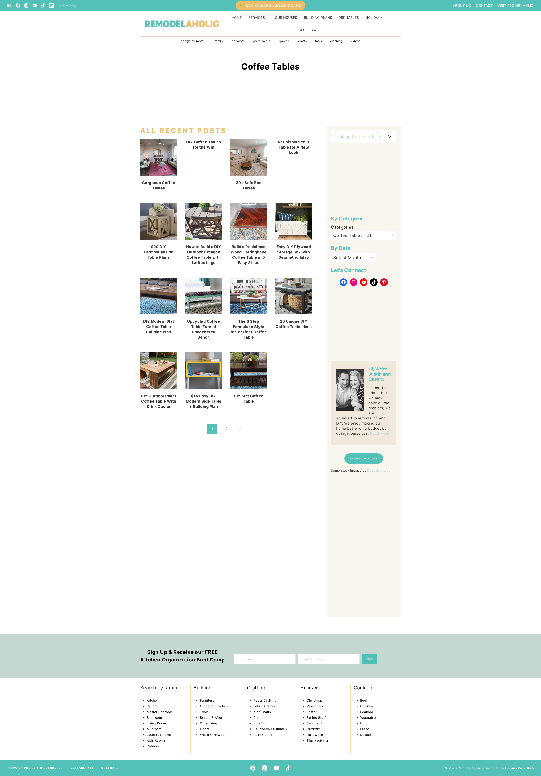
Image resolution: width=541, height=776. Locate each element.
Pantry (152, 706)
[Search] (389, 136)
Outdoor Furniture (214, 706)
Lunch (365, 723)
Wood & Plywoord (214, 735)
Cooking (363, 687)
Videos (355, 41)
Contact (484, 5)
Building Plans (318, 17)
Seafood (366, 712)
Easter (312, 712)
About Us (462, 5)
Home (237, 17)
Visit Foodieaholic (515, 5)
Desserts (367, 735)
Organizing (208, 723)
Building (203, 687)
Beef (363, 700)
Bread (364, 729)
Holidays (310, 687)
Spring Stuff (316, 718)
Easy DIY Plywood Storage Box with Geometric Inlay (293, 252)
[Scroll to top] (11, 736)
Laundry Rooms (159, 735)
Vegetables (369, 718)
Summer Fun (317, 723)
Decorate (238, 41)
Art (255, 718)
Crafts (302, 41)
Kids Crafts (262, 712)
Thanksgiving (317, 740)
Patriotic (313, 729)
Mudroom (154, 729)
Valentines (315, 706)
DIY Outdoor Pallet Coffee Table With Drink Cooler (158, 401)
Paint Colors (261, 41)
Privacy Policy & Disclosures (36, 767)
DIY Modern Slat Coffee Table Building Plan (158, 326)
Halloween (315, 735)
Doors (204, 729)
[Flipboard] (51, 5)
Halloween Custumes (270, 729)
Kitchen (153, 700)
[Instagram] (26, 5)
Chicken (366, 706)
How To (259, 723)
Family (219, 41)
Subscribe (110, 767)
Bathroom (154, 718)
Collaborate (82, 767)
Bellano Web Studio (520, 768)
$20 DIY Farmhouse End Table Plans (158, 252)
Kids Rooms (156, 740)
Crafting (256, 687)
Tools (318, 41)
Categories (342, 227)
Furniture (207, 700)
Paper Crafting (264, 700)
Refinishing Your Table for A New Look (293, 147)
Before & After (211, 718)
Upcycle (284, 41)
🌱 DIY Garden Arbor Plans (270, 6)
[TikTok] (43, 5)
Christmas (315, 700)
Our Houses (286, 17)
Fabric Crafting (265, 706)
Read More (379, 433)
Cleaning (336, 41)
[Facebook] (18, 5)
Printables (349, 17)
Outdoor (153, 746)
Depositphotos (378, 471)
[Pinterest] (9, 5)
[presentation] (158, 157)
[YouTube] (34, 5)
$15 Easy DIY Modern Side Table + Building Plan (203, 401)
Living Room (156, 723)
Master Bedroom (160, 712)
